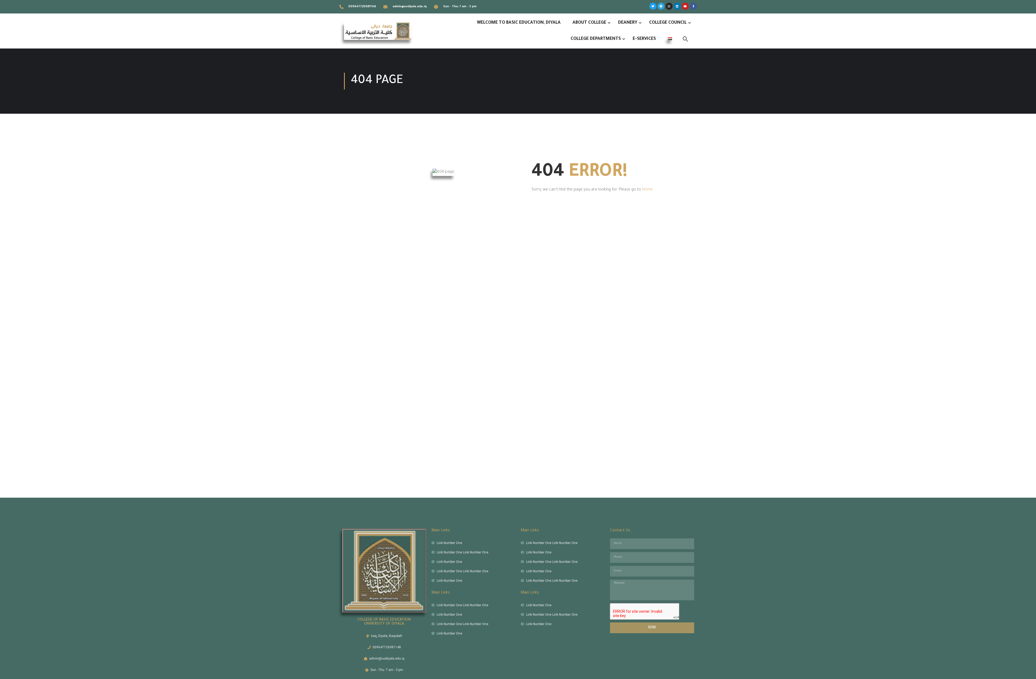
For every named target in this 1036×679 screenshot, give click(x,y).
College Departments (596, 39)
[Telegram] (660, 6)
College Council (668, 22)
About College (589, 22)
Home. (647, 190)
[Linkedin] (677, 6)
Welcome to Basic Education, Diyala (519, 22)
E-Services (644, 39)
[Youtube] (685, 6)
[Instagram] (669, 6)
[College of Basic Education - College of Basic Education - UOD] (377, 31)
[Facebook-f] (693, 6)
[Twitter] (652, 6)
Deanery (627, 22)
